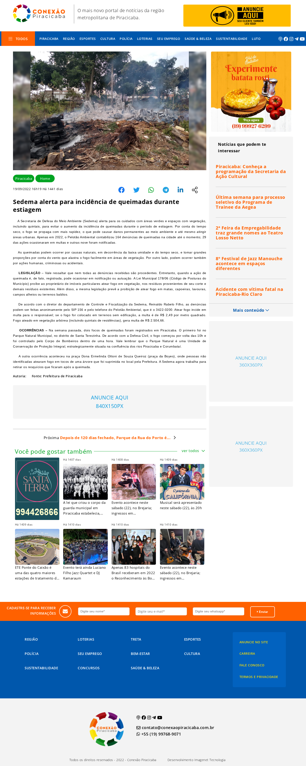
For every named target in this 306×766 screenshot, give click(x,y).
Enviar (263, 612)
